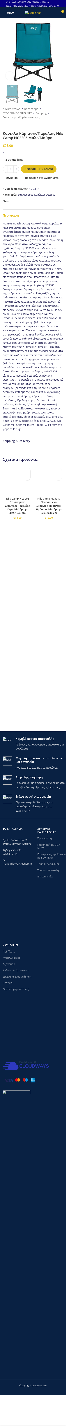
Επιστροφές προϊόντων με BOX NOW (51, 895)
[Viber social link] (30, 201)
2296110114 (23, 850)
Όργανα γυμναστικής (16, 1028)
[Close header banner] (61, 3)
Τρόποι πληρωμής (48, 903)
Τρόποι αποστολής (48, 909)
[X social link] (17, 201)
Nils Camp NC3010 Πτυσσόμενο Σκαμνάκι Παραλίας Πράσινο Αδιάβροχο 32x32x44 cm (49, 752)
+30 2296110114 (12, 891)
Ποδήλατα (9, 991)
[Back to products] (9, 125)
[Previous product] (5, 125)
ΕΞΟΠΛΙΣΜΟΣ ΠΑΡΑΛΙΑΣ (17, 113)
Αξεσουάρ (9, 1003)
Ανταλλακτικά (11, 997)
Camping (41, 113)
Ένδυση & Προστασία (16, 1010)
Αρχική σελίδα (11, 109)
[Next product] (14, 125)
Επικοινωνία (45, 916)
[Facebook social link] (13, 201)
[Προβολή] (10, 76)
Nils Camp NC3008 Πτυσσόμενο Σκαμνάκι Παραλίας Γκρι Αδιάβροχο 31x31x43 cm (17, 752)
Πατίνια (8, 1022)
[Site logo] (33, 12)
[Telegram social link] (26, 201)
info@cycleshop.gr (21, 903)
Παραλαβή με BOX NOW (48, 885)
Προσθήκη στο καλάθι (39, 168)
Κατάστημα (31, 109)
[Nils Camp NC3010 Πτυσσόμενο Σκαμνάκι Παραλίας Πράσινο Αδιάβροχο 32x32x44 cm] (48, 603)
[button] (6, 52)
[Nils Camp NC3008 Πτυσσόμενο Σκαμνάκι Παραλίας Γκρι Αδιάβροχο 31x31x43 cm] (17, 603)
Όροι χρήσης (45, 877)
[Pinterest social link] (22, 201)
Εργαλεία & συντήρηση (17, 1016)
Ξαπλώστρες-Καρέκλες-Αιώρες (21, 117)
